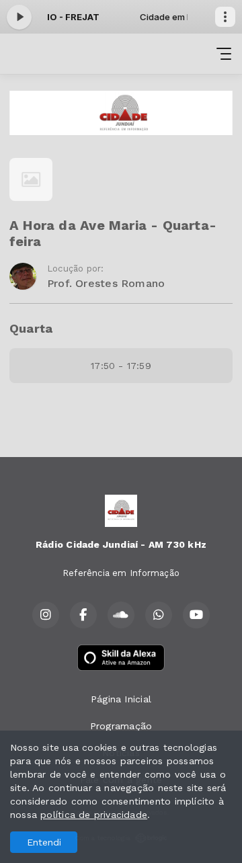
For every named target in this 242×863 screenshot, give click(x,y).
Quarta (30, 328)
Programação (121, 726)
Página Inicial (121, 699)
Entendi (44, 842)
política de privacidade (93, 814)
